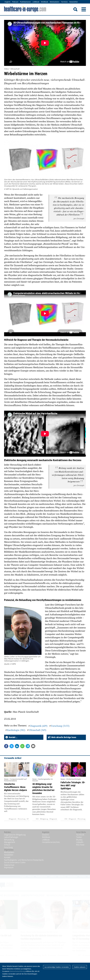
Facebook (80, 834)
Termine (64, 2)
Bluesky (79, 839)
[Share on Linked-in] (17, 746)
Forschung (8, 847)
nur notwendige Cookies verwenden (56, 967)
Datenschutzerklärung (17, 971)
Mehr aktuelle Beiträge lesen (63, 737)
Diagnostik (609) (38, 725)
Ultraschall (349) (37, 730)
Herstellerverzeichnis (51, 842)
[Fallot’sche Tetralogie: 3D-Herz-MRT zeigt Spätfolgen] (73, 769)
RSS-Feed (80, 844)
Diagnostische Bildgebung (15, 834)
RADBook (44, 2)
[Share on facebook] (6, 746)
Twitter (79, 837)
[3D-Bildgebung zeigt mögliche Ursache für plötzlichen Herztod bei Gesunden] (45, 769)
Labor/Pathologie (11, 837)
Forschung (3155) (60, 725)
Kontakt (7, 857)
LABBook (36, 2)
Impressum (8, 867)
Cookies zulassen (80, 967)
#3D (37, 819)
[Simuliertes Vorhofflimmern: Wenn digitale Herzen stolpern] (16, 769)
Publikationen (25, 2)
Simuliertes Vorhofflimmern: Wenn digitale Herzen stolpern (15, 787)
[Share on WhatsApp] (22, 746)
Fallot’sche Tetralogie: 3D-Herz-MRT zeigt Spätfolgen (73, 785)
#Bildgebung (44, 819)
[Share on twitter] (11, 746)
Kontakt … (12, 737)
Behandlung (9, 839)
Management (9, 842)
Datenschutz (9, 865)
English (7, 2)
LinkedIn (79, 842)
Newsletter (73, 2)
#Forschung (21, 819)
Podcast (15, 2)
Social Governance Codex (14, 862)
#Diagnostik (12, 819)
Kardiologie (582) (16, 730)
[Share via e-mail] (33, 746)
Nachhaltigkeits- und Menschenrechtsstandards (24, 860)
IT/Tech (7, 844)
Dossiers (45, 834)
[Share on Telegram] (28, 746)
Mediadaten (54, 2)
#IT (28, 819)
